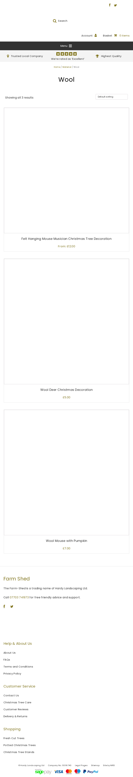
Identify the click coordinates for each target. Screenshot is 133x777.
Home (57, 67)
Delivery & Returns (15, 716)
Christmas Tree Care (17, 702)
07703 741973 (19, 597)
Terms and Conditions (18, 666)
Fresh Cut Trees (14, 738)
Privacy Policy (12, 673)
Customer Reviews (16, 709)
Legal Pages (81, 765)
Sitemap (95, 765)
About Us (9, 652)
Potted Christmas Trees (19, 745)
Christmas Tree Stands (18, 752)
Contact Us (11, 695)
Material (67, 67)
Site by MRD (109, 765)
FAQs (6, 659)
